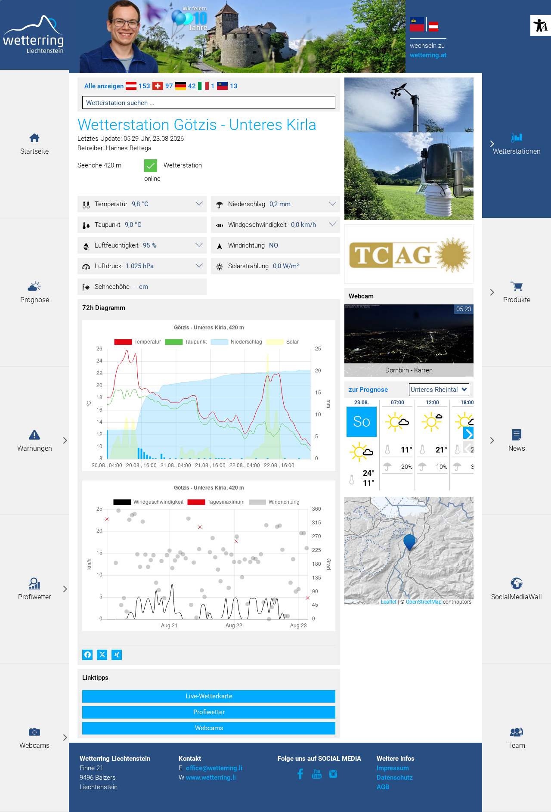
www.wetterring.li (211, 777)
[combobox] (439, 389)
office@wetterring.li (215, 768)
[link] (34, 441)
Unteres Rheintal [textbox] (434, 390)
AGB (383, 787)
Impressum (393, 768)
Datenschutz (395, 777)
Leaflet (388, 602)
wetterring (428, 55)
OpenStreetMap (424, 602)
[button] (34, 138)
